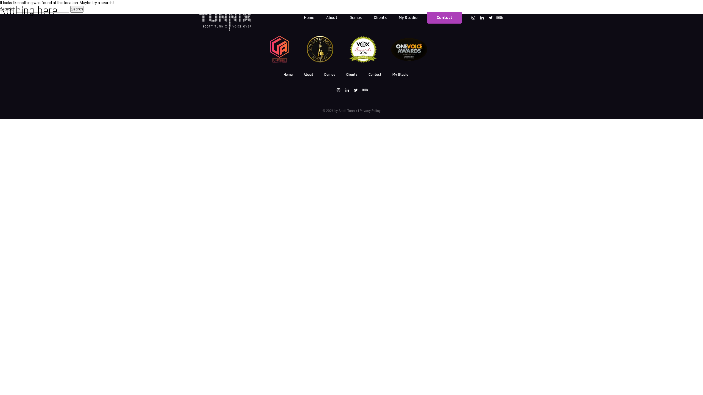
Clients (352, 74)
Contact (375, 74)
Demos (329, 74)
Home (288, 74)
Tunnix (352, 111)
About (308, 74)
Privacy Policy (370, 111)
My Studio (400, 74)
